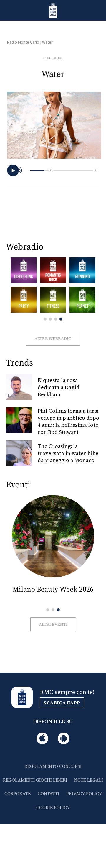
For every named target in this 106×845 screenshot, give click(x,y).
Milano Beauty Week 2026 (53, 589)
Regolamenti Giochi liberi (35, 780)
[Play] (13, 170)
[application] (54, 170)
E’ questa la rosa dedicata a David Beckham (59, 387)
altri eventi (53, 624)
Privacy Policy (84, 794)
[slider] (73, 170)
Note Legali (88, 780)
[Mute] (21, 170)
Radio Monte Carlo (23, 42)
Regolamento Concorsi (53, 766)
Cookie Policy (53, 807)
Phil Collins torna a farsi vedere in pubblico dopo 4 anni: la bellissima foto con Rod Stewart (68, 421)
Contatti (48, 794)
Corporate (17, 794)
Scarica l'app (62, 702)
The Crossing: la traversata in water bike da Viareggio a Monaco (68, 453)
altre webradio (53, 338)
